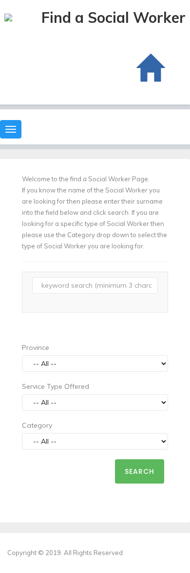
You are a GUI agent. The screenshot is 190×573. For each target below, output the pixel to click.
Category (37, 425)
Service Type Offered (55, 386)
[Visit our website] (149, 68)
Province (35, 347)
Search (139, 471)
